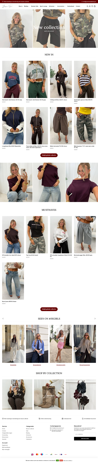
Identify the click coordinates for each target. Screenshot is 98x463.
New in (20, 6)
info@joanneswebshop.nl (89, 1)
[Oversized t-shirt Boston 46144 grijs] (37, 79)
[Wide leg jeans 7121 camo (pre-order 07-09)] (85, 125)
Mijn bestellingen (6, 447)
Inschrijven (85, 438)
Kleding (28, 433)
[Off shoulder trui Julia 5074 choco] (13, 234)
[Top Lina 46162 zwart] (37, 234)
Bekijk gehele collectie (49, 155)
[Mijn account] (89, 6)
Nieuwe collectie (30, 428)
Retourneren (5, 437)
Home (3, 428)
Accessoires (29, 437)
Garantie (4, 439)
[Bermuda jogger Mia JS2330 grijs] (85, 234)
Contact (78, 6)
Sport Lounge (43, 6)
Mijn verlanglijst (6, 449)
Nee (61, 460)
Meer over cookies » (67, 460)
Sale (27, 431)
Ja (57, 460)
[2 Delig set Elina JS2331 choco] (61, 79)
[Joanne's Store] (7, 6)
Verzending (5, 435)
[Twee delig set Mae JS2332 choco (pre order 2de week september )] (37, 125)
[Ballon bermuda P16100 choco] (61, 125)
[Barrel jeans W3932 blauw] (13, 281)
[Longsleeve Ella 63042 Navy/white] (13, 125)
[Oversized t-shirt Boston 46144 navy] (13, 79)
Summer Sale (34, 6)
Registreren (5, 445)
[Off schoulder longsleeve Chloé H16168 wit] (61, 234)
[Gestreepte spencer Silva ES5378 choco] (85, 79)
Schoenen (28, 435)
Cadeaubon (29, 439)
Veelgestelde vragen (7, 433)
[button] (3, 319)
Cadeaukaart (70, 6)
